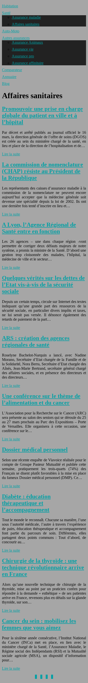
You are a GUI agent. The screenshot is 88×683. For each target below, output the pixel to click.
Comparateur (12, 70)
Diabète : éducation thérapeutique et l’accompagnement (26, 503)
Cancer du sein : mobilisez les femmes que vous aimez (39, 624)
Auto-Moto (10, 31)
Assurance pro (23, 56)
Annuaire (9, 77)
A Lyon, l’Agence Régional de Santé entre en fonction (39, 227)
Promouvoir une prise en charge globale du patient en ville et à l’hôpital (42, 115)
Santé (6, 13)
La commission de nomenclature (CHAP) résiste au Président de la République (42, 171)
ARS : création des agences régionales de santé (35, 341)
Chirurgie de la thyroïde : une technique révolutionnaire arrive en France (43, 567)
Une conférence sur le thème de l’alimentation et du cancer (41, 399)
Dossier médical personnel (35, 449)
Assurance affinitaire (28, 63)
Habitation (10, 6)
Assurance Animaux (27, 42)
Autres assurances (16, 38)
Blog (6, 84)
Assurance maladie (26, 17)
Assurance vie (22, 49)
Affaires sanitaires (25, 24)
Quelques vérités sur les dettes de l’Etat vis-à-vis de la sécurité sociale (43, 284)
